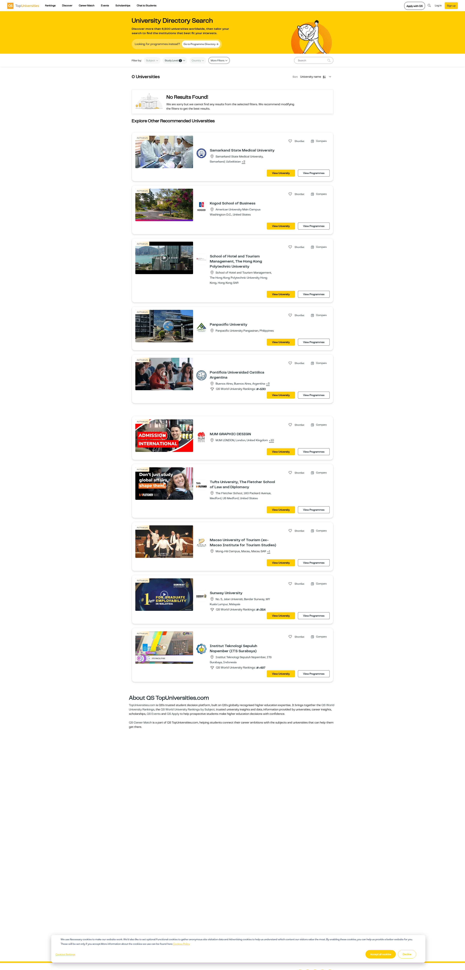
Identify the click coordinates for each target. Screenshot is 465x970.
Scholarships (123, 5)
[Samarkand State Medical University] (201, 153)
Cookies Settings (65, 954)
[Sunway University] (201, 596)
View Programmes (313, 173)
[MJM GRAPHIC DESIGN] (201, 437)
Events (105, 5)
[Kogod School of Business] (201, 206)
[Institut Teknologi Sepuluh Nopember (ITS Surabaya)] (201, 649)
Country (196, 60)
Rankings (50, 5)
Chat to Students (146, 5)
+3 (268, 384)
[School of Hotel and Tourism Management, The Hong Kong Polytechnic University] (201, 259)
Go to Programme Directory (200, 44)
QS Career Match (140, 722)
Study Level (173, 60)
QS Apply (173, 714)
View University (281, 173)
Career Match (86, 5)
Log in (438, 5)
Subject (151, 60)
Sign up (451, 5)
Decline (407, 954)
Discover (67, 5)
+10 (271, 440)
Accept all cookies (380, 954)
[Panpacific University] (201, 327)
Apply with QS (415, 6)
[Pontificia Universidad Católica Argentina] (201, 375)
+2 (243, 162)
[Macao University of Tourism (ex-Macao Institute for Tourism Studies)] (201, 543)
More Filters (218, 60)
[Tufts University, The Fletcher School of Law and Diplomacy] (201, 485)
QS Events (154, 714)
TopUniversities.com (142, 705)
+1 (268, 551)
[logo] (23, 5)
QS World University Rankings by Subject (188, 709)
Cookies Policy (181, 944)
